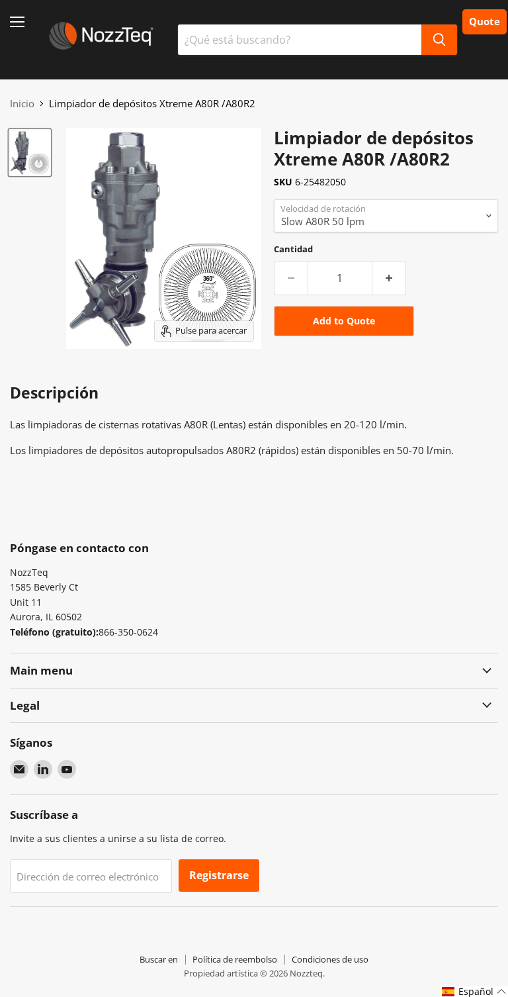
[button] (474, 991)
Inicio (22, 103)
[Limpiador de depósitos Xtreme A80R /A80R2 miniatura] (30, 152)
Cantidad (293, 249)
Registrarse (219, 875)
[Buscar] (439, 39)
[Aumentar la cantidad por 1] (389, 278)
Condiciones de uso (330, 959)
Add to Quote (344, 320)
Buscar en (159, 959)
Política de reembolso (234, 959)
